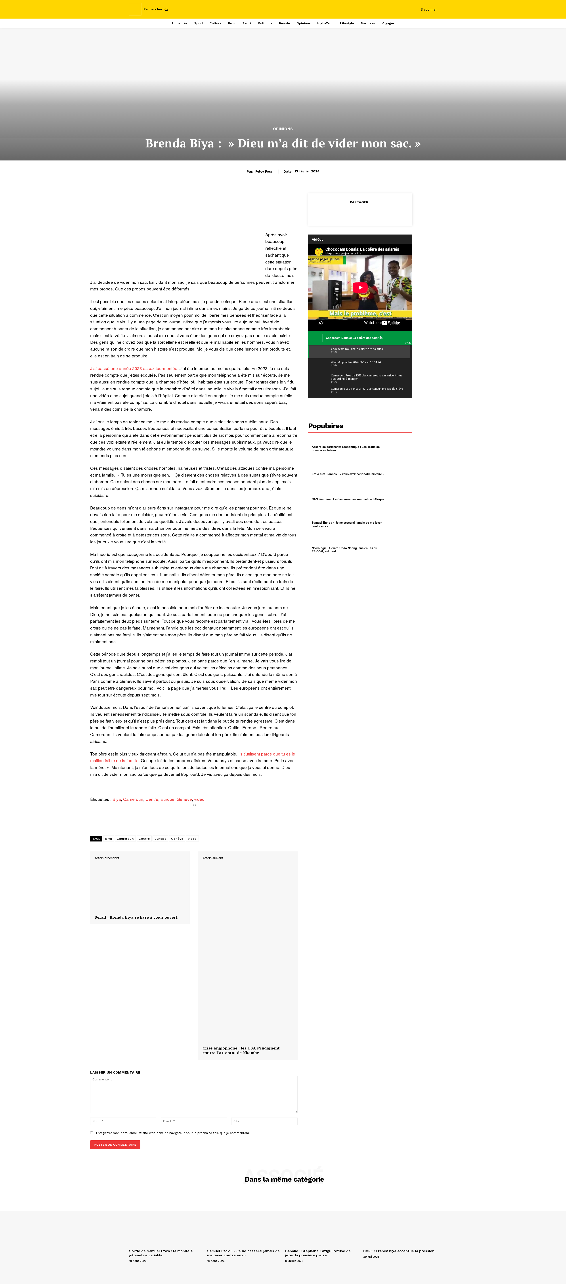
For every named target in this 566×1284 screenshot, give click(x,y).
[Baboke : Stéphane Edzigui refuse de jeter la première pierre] (322, 1219)
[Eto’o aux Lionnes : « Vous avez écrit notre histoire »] (399, 473)
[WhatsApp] (370, 213)
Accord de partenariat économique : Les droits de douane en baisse (346, 448)
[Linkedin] (380, 213)
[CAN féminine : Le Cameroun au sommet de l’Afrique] (399, 499)
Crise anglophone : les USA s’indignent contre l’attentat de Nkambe (241, 1050)
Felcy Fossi (264, 172)
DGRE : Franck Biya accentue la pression (398, 1251)
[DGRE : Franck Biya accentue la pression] (400, 1219)
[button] (156, 9)
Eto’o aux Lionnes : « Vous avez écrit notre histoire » (348, 474)
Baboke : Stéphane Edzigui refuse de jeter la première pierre (318, 1253)
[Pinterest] (360, 213)
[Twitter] (350, 213)
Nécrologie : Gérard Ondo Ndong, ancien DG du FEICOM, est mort (344, 549)
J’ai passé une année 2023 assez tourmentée (133, 368)
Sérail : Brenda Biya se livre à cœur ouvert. (136, 917)
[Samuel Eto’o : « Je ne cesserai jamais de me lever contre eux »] (399, 524)
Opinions (283, 129)
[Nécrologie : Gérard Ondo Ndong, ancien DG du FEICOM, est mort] (399, 549)
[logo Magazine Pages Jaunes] (283, 8)
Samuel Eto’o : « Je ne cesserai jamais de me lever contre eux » (347, 524)
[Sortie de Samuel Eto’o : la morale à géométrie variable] (166, 1219)
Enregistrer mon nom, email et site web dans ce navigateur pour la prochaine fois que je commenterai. (173, 1133)
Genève (184, 799)
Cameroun (133, 799)
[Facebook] (339, 213)
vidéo (199, 799)
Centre (151, 799)
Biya (117, 799)
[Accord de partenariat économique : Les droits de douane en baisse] (399, 448)
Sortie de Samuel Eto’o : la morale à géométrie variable (161, 1253)
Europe (167, 799)
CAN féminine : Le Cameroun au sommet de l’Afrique (348, 499)
